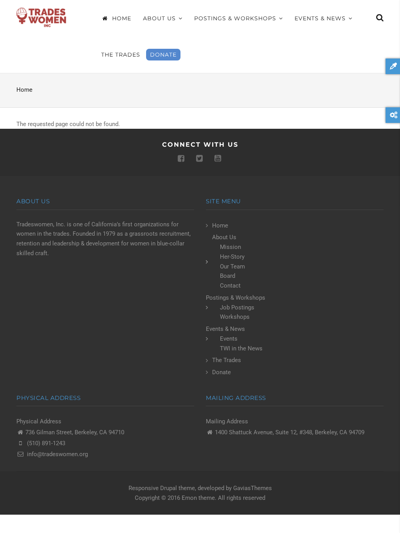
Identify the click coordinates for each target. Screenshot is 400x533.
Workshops (235, 316)
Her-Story (232, 256)
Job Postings (237, 307)
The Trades (120, 54)
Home (120, 18)
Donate (163, 54)
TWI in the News (241, 348)
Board (227, 275)
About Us (160, 18)
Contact (230, 285)
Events (229, 338)
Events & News (321, 18)
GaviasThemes (252, 488)
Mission (230, 247)
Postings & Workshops (236, 18)
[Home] (42, 17)
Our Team (232, 266)
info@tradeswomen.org (57, 454)
